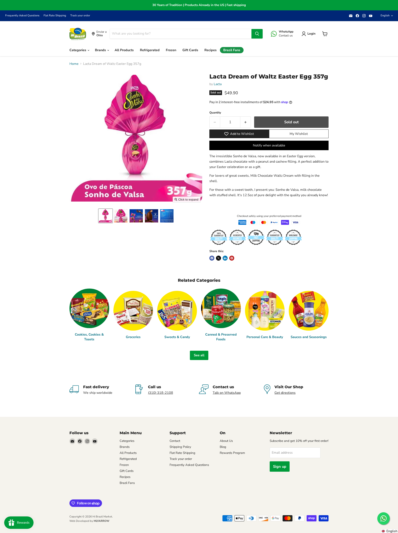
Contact (175, 441)
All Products (124, 50)
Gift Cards (190, 50)
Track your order (80, 15)
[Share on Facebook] (211, 258)
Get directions (285, 392)
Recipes (210, 50)
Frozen (171, 50)
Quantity (215, 112)
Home (74, 64)
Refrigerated (150, 50)
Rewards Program (232, 453)
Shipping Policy (180, 447)
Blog (223, 447)
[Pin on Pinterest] (231, 258)
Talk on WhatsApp (227, 392)
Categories (78, 50)
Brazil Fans (231, 50)
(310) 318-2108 (160, 392)
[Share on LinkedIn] (225, 258)
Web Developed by (89, 521)
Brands (101, 50)
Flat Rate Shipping (55, 15)
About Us (226, 441)
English (385, 15)
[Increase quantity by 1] (245, 122)
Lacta (218, 84)
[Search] (257, 34)
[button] (105, 216)
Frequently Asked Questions (22, 15)
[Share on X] (218, 258)
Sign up (279, 466)
